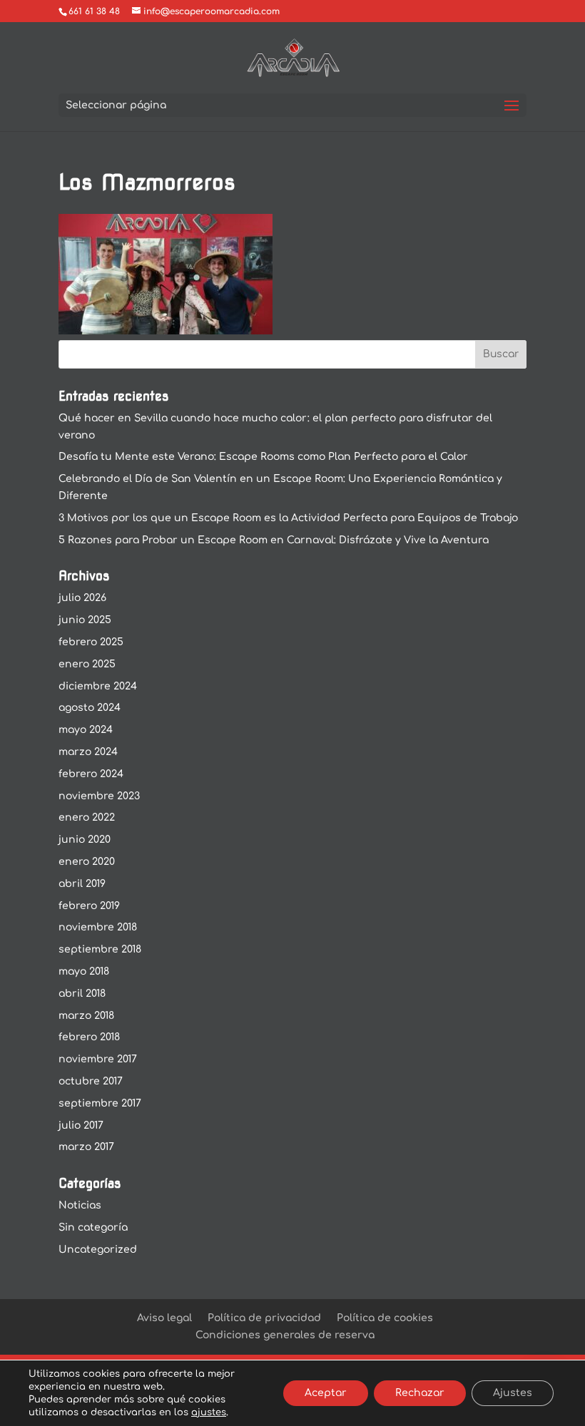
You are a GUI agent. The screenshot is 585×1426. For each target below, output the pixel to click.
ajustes (208, 1412)
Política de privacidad (264, 1318)
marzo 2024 (88, 752)
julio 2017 (80, 1125)
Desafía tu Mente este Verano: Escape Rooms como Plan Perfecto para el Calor (263, 456)
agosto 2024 (89, 707)
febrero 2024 (90, 774)
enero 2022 (86, 817)
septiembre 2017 (99, 1103)
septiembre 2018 (99, 949)
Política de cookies (385, 1318)
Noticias (79, 1205)
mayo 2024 (85, 729)
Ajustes (512, 1392)
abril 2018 (82, 993)
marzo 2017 (86, 1147)
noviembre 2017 (97, 1059)
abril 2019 (82, 883)
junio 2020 (84, 839)
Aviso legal (164, 1318)
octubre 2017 (90, 1081)
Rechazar (419, 1392)
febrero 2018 (89, 1037)
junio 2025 (84, 620)
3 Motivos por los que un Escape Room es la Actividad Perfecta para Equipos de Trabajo (288, 518)
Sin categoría (93, 1227)
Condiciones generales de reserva (285, 1335)
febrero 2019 (89, 906)
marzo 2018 (86, 1015)
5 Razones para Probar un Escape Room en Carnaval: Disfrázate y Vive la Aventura (273, 540)
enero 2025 (87, 664)
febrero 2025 (90, 642)
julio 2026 (82, 598)
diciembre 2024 (97, 686)
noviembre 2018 (97, 927)
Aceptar (326, 1392)
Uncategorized (97, 1249)
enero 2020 (86, 861)
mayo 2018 (83, 971)
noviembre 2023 (99, 796)
